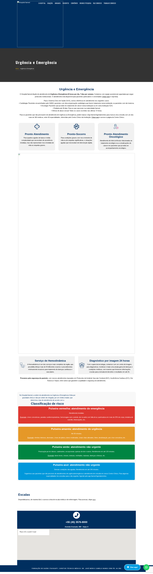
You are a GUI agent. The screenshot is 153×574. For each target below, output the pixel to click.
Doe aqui (134, 567)
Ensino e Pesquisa (85, 3)
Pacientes (66, 3)
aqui (94, 499)
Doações (50, 3)
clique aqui (106, 96)
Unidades (58, 3)
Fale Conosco (97, 3)
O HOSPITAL (41, 3)
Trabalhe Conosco (110, 3)
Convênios (74, 3)
